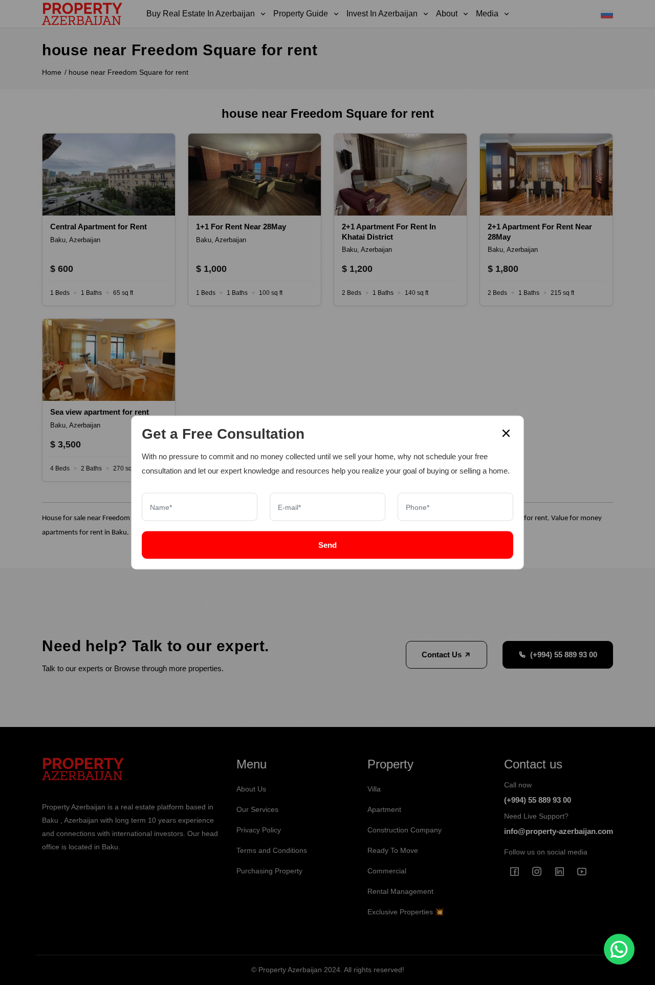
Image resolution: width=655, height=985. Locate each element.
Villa (374, 789)
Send (327, 545)
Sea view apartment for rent (99, 412)
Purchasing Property (269, 871)
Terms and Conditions (271, 850)
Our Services (257, 809)
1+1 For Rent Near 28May (241, 226)
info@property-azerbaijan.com (558, 831)
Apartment (384, 809)
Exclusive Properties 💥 (405, 912)
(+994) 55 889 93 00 (563, 654)
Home (51, 72)
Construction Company (404, 830)
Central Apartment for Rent (98, 226)
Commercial (386, 871)
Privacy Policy (258, 830)
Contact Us (443, 654)
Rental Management (400, 891)
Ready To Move (392, 850)
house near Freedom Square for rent (128, 72)
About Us (251, 789)
